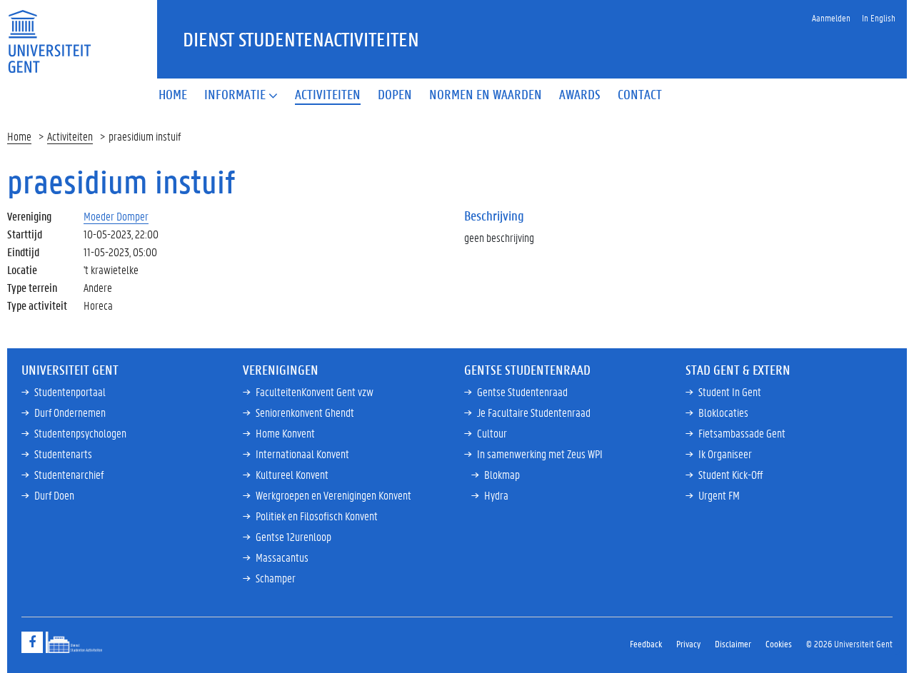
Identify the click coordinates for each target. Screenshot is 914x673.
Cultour (492, 432)
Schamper (276, 577)
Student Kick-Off (730, 474)
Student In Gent (729, 391)
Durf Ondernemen (70, 412)
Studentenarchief (69, 474)
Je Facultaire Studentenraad (534, 412)
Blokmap (502, 474)
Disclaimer (733, 643)
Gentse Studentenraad (522, 391)
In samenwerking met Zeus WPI (540, 453)
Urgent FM (719, 494)
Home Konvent (285, 432)
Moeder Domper (116, 215)
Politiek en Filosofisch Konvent (317, 515)
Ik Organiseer (725, 453)
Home (19, 135)
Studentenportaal (70, 391)
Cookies (778, 643)
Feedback (646, 643)
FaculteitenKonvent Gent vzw (314, 391)
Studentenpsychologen (80, 432)
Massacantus (282, 557)
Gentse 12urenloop (293, 536)
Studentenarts (63, 453)
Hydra (496, 494)
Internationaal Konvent (302, 453)
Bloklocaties (723, 412)
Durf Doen (54, 494)
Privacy (688, 643)
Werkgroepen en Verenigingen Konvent (333, 494)
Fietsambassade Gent (741, 432)
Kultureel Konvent (292, 474)
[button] (241, 95)
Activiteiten (70, 135)
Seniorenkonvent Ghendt (305, 412)
